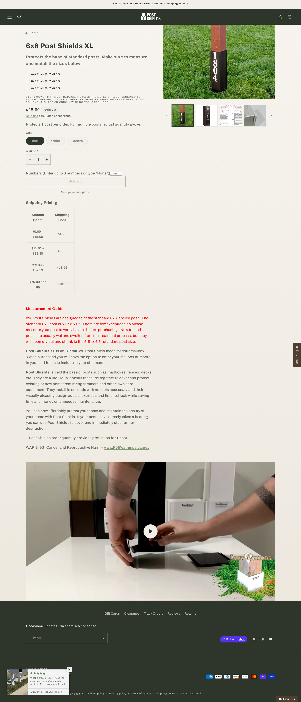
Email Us (288, 698)
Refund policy (96, 693)
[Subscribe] (102, 638)
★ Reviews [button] (297, 355)
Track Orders (153, 613)
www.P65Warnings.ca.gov (126, 447)
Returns (190, 613)
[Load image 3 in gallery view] (231, 115)
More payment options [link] (76, 192)
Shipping (32, 116)
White (58, 142)
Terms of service (141, 693)
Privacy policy (117, 693)
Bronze (80, 142)
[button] (9, 17)
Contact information (192, 693)
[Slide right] (271, 115)
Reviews (173, 613)
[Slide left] (167, 115)
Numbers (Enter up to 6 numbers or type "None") (67, 173)
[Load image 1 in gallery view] (183, 115)
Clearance (132, 613)
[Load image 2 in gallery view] (207, 115)
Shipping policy (165, 693)
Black (37, 142)
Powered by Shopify (70, 693)
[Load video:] (150, 531)
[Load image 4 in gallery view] (255, 115)
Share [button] (33, 33)
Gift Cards (112, 613)
